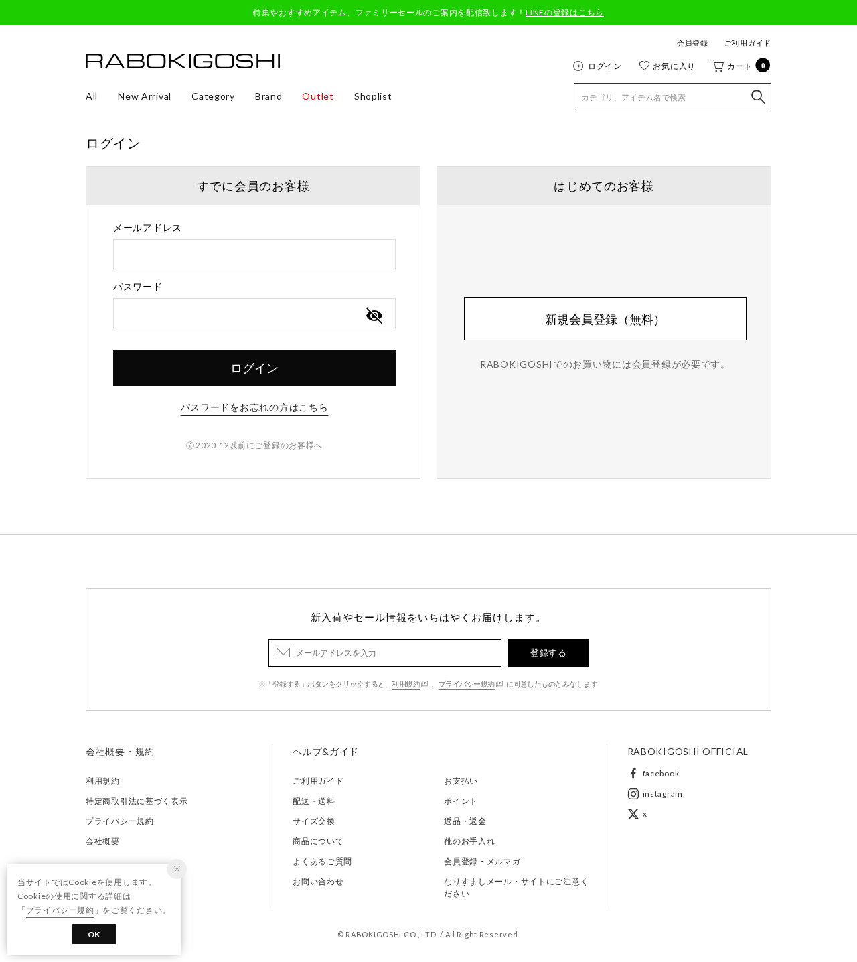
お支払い (461, 781)
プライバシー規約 (467, 683)
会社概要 (103, 841)
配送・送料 (314, 801)
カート (746, 66)
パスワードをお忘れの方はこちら (255, 407)
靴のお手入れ (469, 841)
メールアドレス (147, 227)
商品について (318, 841)
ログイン (605, 66)
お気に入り (674, 66)
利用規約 (406, 683)
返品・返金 (465, 821)
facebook (661, 773)
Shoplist (373, 96)
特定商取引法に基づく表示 (137, 801)
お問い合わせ (318, 881)
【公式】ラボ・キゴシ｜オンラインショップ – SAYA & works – (183, 61)
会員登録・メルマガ (482, 861)
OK (94, 934)
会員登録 (692, 42)
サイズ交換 (314, 821)
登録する (548, 652)
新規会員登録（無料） (605, 319)
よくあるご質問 (322, 861)
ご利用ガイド (747, 42)
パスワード (138, 286)
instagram (663, 793)
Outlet (317, 96)
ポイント (461, 801)
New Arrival (144, 96)
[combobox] (254, 254)
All (92, 96)
